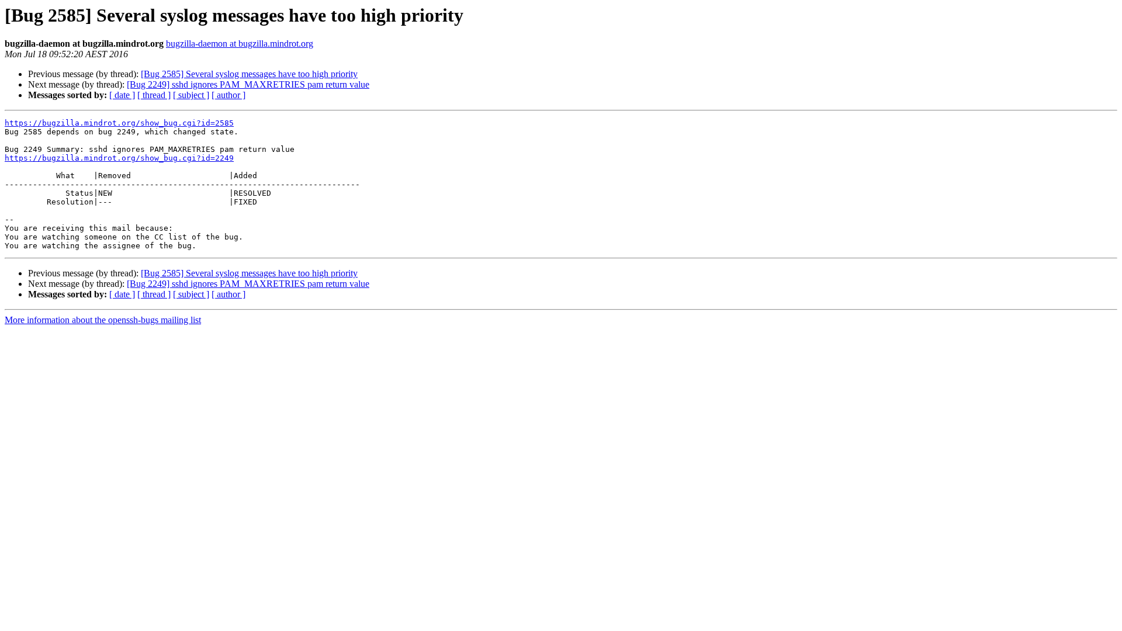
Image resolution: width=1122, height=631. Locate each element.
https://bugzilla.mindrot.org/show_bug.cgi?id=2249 (119, 158)
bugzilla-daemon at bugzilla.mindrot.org (239, 43)
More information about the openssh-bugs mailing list (103, 320)
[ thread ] (154, 95)
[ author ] (228, 95)
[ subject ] (191, 95)
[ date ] (122, 95)
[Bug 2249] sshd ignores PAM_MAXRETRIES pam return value (248, 84)
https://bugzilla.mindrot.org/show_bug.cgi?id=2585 (119, 123)
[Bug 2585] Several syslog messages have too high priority (249, 74)
